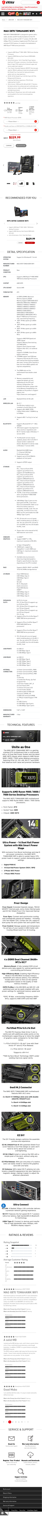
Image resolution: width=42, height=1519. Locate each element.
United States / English (32, 1510)
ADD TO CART (30, 242)
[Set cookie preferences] (4, 1511)
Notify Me (21, 145)
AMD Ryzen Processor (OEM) (13, 117)
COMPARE (9, 145)
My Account (6, 1489)
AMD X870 (11, 20)
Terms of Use (22, 1510)
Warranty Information (9, 1501)
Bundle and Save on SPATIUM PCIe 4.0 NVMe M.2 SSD (20, 126)
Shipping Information (9, 1497)
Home (3, 20)
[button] (21, 121)
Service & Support (8, 1505)
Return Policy (7, 1493)
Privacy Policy (14, 1510)
